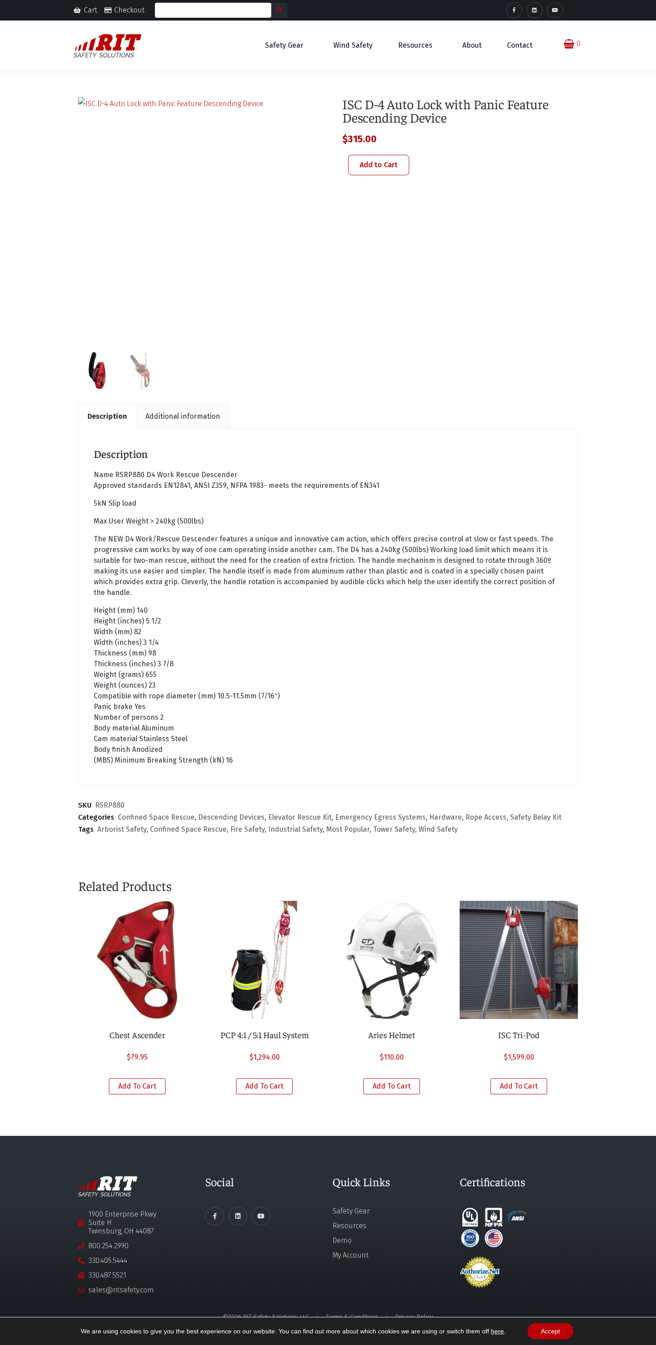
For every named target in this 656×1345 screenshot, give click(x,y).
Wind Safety (353, 45)
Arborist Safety (121, 829)
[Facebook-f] (514, 10)
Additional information (182, 416)
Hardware (445, 817)
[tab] (107, 416)
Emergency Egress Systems (380, 817)
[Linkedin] (535, 10)
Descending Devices (231, 817)
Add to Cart (379, 165)
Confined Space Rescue (156, 817)
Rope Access (486, 817)
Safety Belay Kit (535, 817)
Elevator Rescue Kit (300, 817)
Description (107, 416)
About (472, 45)
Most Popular (348, 829)
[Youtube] (555, 10)
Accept (550, 1331)
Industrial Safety (295, 829)
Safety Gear (284, 45)
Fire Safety (247, 829)
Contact (519, 45)
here (497, 1331)
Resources (415, 45)
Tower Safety (394, 829)
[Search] (279, 10)
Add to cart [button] (137, 1086)
